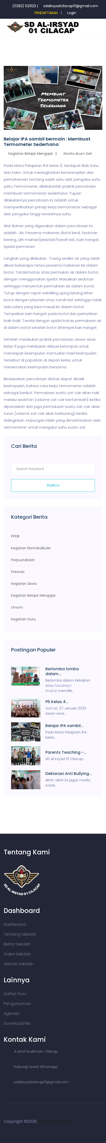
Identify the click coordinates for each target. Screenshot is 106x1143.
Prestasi (17, 571)
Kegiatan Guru (23, 619)
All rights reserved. (56, 1121)
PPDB (15, 536)
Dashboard (15, 924)
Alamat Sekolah (19, 964)
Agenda (11, 1013)
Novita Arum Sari (77, 153)
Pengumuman (17, 1003)
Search (53, 485)
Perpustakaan (23, 559)
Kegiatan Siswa (24, 583)
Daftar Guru (15, 994)
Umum (17, 607)
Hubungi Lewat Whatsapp (36, 1066)
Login (71, 12)
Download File (17, 1023)
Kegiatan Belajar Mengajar (30, 153)
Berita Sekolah (17, 944)
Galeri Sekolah (17, 954)
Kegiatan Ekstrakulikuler (31, 548)
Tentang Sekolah (20, 934)
